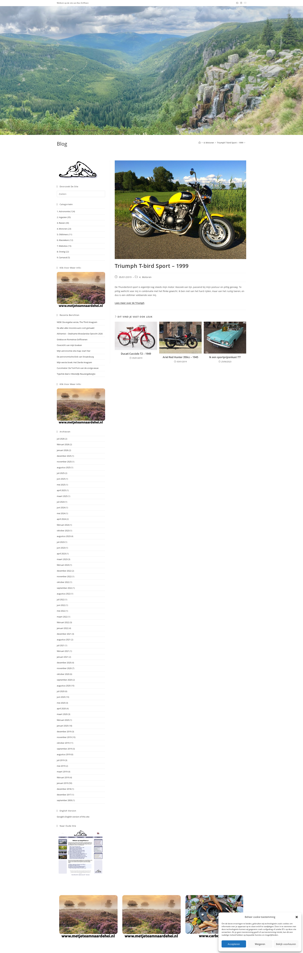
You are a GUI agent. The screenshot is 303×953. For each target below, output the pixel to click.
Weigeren (260, 944)
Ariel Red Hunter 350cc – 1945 (180, 357)
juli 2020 (60, 691)
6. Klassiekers (63, 240)
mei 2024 (61, 513)
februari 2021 (63, 651)
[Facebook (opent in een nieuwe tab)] (237, 3)
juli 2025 (60, 473)
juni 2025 (61, 478)
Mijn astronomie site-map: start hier (73, 350)
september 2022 (64, 588)
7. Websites (62, 246)
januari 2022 (62, 628)
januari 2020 (62, 725)
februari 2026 (63, 444)
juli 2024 (60, 501)
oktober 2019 (63, 742)
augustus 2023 (63, 536)
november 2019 (64, 737)
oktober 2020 (63, 674)
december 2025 (64, 455)
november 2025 (64, 461)
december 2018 (64, 789)
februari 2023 (63, 565)
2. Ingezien (62, 217)
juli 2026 (60, 438)
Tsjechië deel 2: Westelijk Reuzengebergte (76, 373)
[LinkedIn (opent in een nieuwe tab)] (241, 3)
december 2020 (64, 662)
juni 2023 (61, 547)
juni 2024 (61, 507)
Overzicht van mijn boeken (69, 345)
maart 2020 (62, 714)
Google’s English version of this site (73, 816)
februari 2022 (63, 622)
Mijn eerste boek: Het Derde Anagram (74, 362)
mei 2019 (61, 765)
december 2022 (64, 570)
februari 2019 (63, 777)
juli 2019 (60, 760)
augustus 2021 (63, 639)
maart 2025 (62, 496)
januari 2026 (62, 450)
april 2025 (61, 490)
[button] (296, 917)
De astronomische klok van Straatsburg (75, 356)
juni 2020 (61, 697)
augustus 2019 (63, 754)
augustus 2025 (63, 467)
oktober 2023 (63, 530)
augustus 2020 (63, 685)
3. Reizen (61, 222)
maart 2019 (62, 771)
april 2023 (61, 553)
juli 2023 (60, 542)
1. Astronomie (63, 211)
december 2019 (64, 731)
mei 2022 (61, 610)
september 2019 (64, 748)
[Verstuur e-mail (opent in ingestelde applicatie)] (244, 3)
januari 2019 (62, 783)
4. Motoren (145, 277)
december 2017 (64, 794)
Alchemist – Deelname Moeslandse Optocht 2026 (80, 333)
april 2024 (61, 519)
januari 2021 (62, 656)
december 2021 (64, 633)
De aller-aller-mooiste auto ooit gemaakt (76, 328)
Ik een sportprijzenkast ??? (225, 357)
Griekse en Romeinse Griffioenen (72, 339)
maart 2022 (62, 616)
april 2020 (61, 708)
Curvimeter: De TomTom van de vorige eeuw (77, 368)
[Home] (200, 142)
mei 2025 (61, 484)
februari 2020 (63, 720)
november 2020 (64, 668)
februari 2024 (63, 524)
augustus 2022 (63, 593)
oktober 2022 (63, 582)
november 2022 (64, 576)
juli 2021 (60, 645)
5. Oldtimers (62, 234)
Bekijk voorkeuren (286, 944)
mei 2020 (61, 702)
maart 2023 (62, 559)
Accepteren (234, 944)
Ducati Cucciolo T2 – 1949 (136, 353)
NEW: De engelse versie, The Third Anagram (77, 322)
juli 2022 (60, 599)
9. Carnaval (62, 257)
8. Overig (61, 251)
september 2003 (64, 800)
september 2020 (64, 679)
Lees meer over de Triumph (129, 302)
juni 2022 (61, 605)
